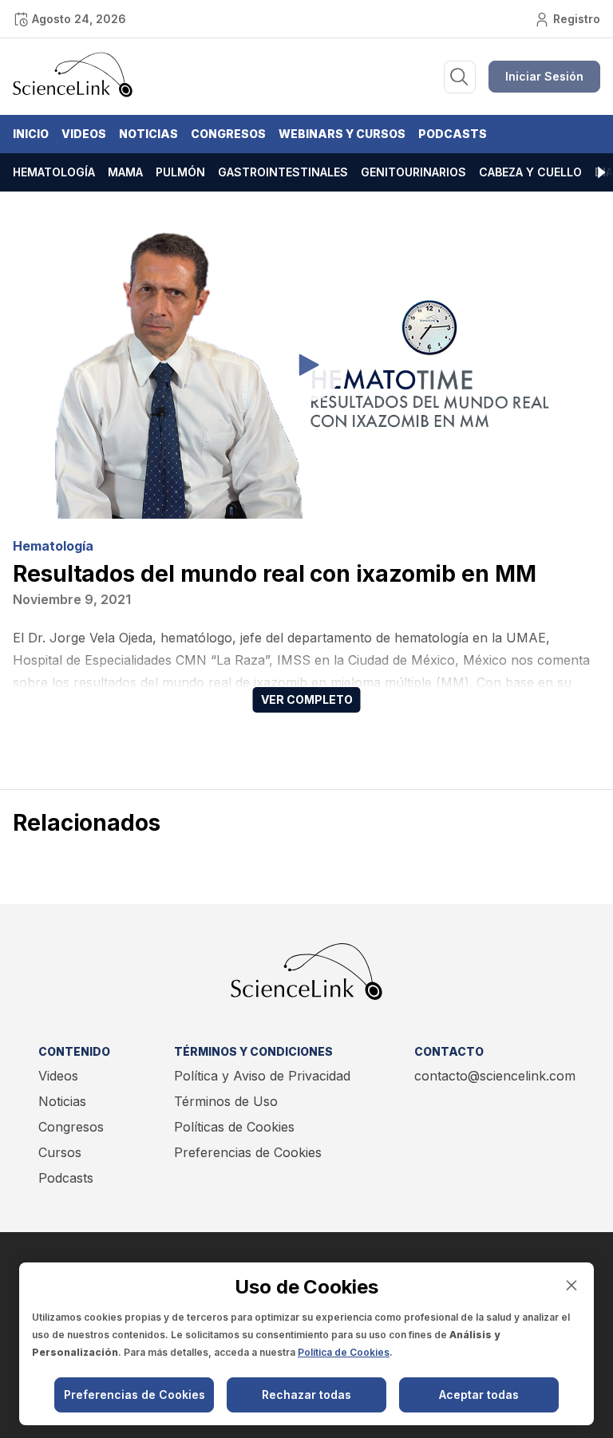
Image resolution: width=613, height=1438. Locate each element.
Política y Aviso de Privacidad (262, 1076)
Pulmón (180, 172)
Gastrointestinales (283, 172)
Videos (83, 133)
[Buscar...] (460, 77)
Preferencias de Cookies (248, 1152)
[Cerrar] (571, 1285)
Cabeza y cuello (530, 172)
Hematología (54, 172)
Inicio (31, 133)
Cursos (59, 1152)
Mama (125, 172)
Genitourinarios (413, 172)
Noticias (148, 133)
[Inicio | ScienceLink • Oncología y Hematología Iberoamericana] (72, 93)
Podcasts (452, 133)
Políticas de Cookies (234, 1127)
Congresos (228, 133)
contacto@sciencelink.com (494, 1076)
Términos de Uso (226, 1101)
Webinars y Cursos (342, 133)
